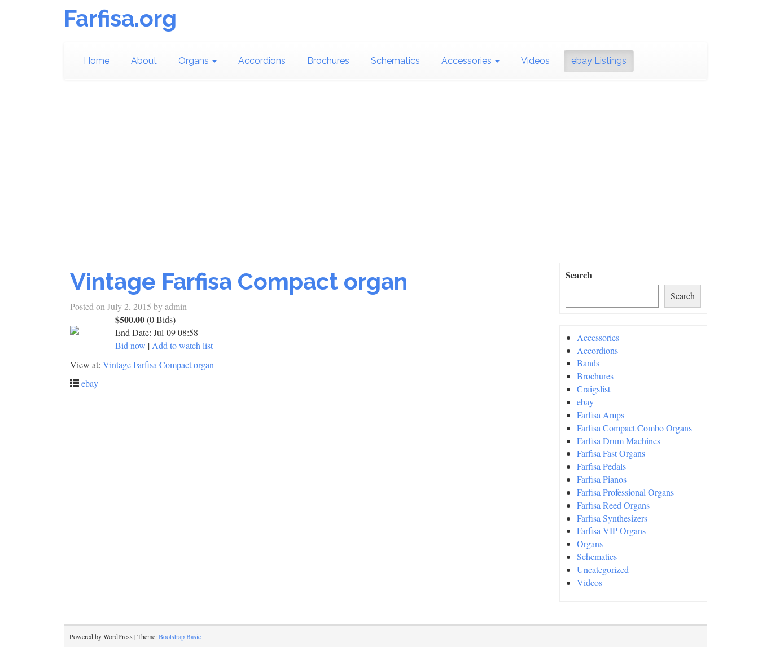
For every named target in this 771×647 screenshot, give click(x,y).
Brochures (328, 60)
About (144, 60)
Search (579, 275)
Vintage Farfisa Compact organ (239, 281)
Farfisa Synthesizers (612, 518)
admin (176, 306)
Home (96, 60)
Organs (194, 60)
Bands (588, 363)
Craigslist (593, 389)
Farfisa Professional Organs (625, 492)
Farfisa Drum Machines (618, 441)
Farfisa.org (120, 18)
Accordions (262, 60)
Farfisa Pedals (601, 466)
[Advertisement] (385, 171)
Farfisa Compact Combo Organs (634, 428)
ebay (89, 383)
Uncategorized (603, 569)
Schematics (395, 60)
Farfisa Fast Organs (611, 453)
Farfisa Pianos (602, 479)
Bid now (130, 345)
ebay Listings (599, 60)
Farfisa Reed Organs (613, 505)
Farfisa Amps (600, 415)
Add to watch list (182, 345)
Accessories (467, 60)
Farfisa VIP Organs (611, 530)
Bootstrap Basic (180, 636)
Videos (535, 60)
